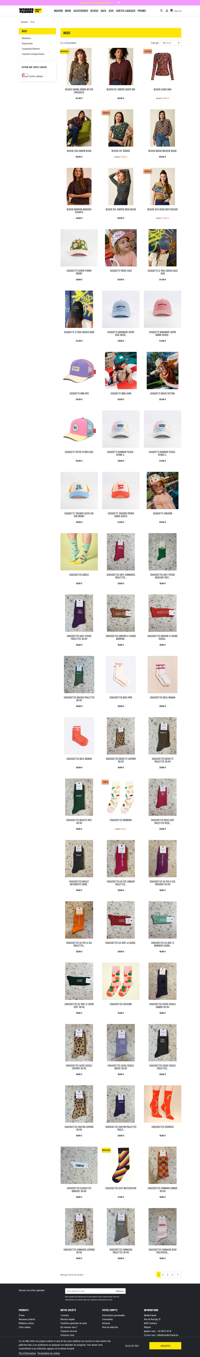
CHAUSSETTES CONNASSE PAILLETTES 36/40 (121, 1251)
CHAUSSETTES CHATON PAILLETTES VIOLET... (120, 1128)
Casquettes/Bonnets (31, 48)
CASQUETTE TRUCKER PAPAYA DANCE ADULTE (121, 515)
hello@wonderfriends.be (167, 1335)
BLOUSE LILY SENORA (121, 151)
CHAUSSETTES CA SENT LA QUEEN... (120, 943)
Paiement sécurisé (68, 1331)
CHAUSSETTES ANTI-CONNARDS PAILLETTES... (121, 576)
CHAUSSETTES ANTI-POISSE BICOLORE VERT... (162, 576)
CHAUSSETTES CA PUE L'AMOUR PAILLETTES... (121, 883)
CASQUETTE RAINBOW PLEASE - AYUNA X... (121, 453)
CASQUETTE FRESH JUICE (121, 270)
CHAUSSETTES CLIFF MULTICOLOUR (120, 1188)
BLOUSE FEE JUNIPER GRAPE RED (121, 89)
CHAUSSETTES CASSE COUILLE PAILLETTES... (162, 1067)
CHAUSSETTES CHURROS (163, 1127)
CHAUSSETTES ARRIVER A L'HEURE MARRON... (121, 637)
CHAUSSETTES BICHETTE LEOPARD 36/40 (121, 760)
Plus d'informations (27, 1353)
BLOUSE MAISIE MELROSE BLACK (162, 151)
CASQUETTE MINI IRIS (79, 393)
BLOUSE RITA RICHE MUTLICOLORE (162, 209)
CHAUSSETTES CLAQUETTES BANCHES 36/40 (79, 1189)
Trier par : (155, 42)
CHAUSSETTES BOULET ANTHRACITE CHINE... (79, 883)
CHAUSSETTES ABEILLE (79, 574)
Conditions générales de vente (73, 1323)
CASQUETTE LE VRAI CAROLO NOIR (79, 332)
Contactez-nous (67, 1335)
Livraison (64, 1315)
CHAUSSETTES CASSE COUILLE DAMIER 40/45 (162, 1005)
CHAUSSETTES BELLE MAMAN (162, 697)
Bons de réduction (110, 1327)
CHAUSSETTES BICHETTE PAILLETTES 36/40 (162, 760)
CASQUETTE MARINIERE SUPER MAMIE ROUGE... (162, 333)
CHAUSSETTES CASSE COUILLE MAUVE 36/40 (121, 1067)
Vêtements (26, 38)
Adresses (106, 1323)
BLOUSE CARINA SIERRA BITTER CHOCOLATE (79, 91)
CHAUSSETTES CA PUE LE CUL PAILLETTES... (79, 944)
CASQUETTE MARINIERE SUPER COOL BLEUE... (120, 333)
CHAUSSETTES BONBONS (121, 820)
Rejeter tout (132, 1345)
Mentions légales (67, 1319)
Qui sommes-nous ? (69, 1327)
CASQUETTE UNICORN (162, 513)
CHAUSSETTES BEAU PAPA (121, 697)
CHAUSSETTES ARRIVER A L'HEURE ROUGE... (162, 637)
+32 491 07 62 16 (164, 1331)
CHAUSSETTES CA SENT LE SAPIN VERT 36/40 (79, 1005)
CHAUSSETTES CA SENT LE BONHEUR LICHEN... (162, 944)
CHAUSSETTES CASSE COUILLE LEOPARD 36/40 (79, 1067)
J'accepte (165, 1345)
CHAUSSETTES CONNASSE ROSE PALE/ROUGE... (163, 1251)
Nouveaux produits (27, 1319)
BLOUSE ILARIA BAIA (162, 89)
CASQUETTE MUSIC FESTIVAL (162, 393)
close (118, 2)
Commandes (107, 1319)
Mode (24, 31)
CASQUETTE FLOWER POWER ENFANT (79, 272)
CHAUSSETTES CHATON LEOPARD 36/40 (79, 1128)
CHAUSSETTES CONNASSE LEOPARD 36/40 (79, 1251)
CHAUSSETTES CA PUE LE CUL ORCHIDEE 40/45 (162, 883)
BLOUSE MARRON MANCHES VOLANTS (79, 211)
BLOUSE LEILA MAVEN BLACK (79, 151)
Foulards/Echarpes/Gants (33, 53)
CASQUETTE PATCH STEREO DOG (79, 452)
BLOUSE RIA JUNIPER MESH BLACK (121, 209)
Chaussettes (27, 43)
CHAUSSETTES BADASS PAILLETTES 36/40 (79, 699)
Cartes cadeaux (36, 76)
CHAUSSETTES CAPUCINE (121, 1004)
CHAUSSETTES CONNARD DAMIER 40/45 (162, 1189)
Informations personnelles (113, 1315)
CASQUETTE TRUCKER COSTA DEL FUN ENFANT (79, 515)
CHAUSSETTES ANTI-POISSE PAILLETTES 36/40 (79, 637)
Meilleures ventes (26, 1323)
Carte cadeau (25, 1327)
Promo (21, 1315)
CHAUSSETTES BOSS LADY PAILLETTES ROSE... (162, 821)
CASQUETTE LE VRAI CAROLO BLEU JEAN (163, 272)
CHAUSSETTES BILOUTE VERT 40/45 (79, 821)
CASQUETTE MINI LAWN (121, 393)
